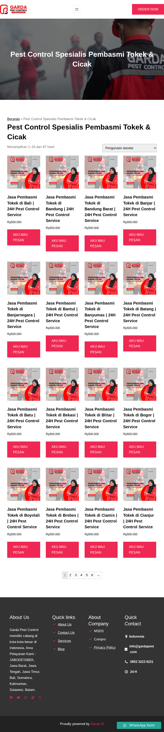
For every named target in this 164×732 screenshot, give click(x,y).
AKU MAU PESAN (20, 237)
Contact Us (66, 633)
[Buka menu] (76, 9)
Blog (61, 649)
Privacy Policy (105, 647)
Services (64, 641)
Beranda (13, 119)
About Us (65, 624)
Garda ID (97, 724)
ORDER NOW (148, 9)
